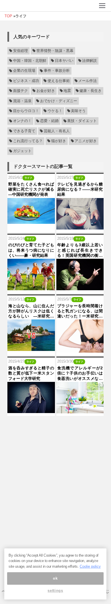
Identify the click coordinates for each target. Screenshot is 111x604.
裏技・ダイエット (82, 121)
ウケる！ (55, 111)
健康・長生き (90, 91)
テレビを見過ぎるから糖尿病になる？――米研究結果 (80, 189)
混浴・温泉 (22, 101)
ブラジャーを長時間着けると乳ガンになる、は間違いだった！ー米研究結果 (80, 311)
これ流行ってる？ (28, 141)
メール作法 (87, 81)
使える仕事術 (59, 81)
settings (55, 590)
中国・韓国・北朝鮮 (29, 61)
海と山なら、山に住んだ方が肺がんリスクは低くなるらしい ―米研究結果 (31, 311)
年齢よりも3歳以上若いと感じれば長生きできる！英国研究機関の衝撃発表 (80, 250)
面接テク (20, 91)
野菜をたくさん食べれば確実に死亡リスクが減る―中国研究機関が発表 (31, 189)
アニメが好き (86, 141)
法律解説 (89, 61)
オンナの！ (22, 121)
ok (55, 578)
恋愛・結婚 (49, 121)
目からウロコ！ (26, 111)
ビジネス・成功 (26, 81)
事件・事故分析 (57, 71)
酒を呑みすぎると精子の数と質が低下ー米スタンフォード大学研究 (31, 373)
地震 (67, 91)
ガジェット (22, 151)
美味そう (78, 111)
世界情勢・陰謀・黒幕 (54, 51)
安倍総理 (20, 51)
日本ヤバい (64, 61)
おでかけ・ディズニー (58, 101)
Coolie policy (90, 566)
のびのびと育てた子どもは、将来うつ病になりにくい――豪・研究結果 (31, 250)
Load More (55, 426)
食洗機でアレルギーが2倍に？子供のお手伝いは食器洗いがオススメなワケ (80, 373)
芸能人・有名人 (57, 131)
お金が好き (45, 91)
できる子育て (24, 131)
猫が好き (58, 141)
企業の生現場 (24, 71)
